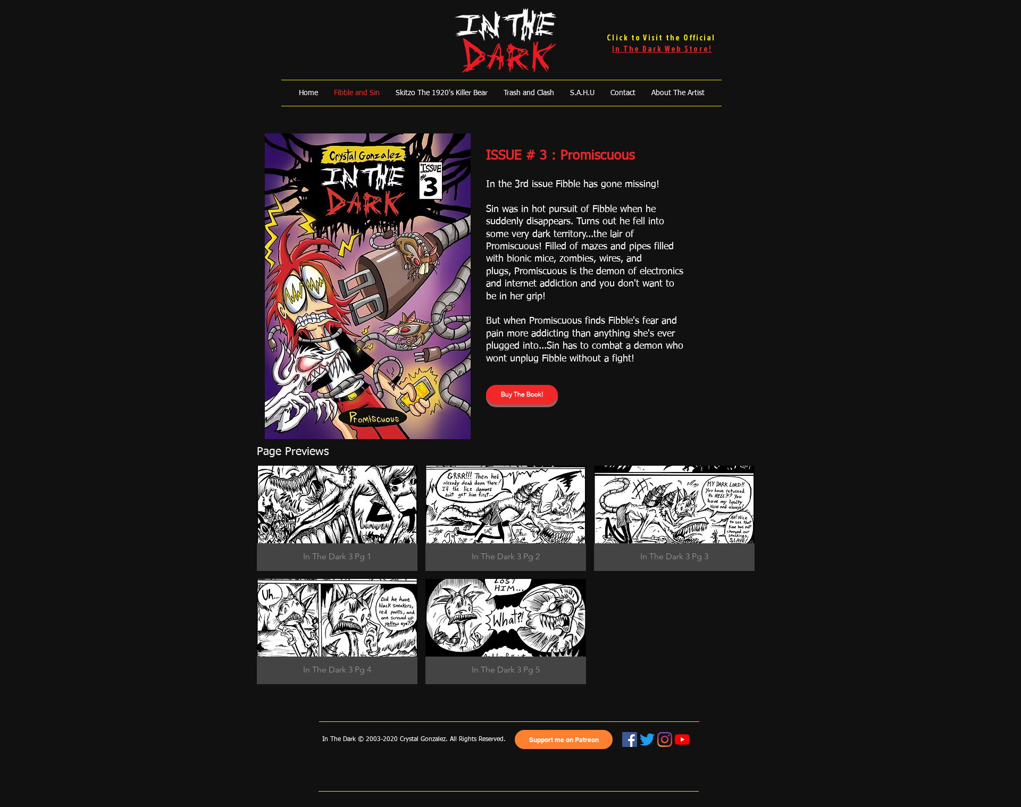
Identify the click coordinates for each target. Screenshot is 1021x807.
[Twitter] (647, 739)
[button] (337, 518)
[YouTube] (682, 739)
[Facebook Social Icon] (629, 739)
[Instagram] (664, 739)
